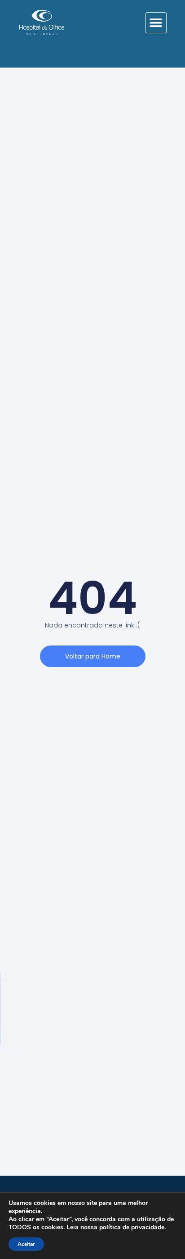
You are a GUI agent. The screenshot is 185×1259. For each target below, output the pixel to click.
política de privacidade (131, 1227)
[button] (156, 22)
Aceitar (26, 1244)
